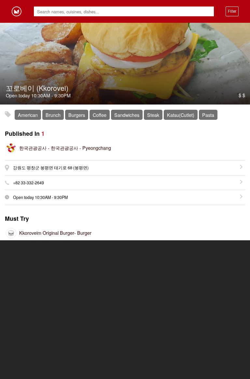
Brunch (53, 114)
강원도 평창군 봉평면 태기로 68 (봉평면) (51, 168)
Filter (232, 11)
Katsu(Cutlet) (180, 114)
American (28, 114)
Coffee (99, 114)
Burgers (76, 114)
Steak (153, 114)
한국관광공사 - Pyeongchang (65, 147)
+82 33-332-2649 (28, 183)
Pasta (208, 114)
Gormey (16, 11)
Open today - (40, 197)
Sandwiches (126, 114)
